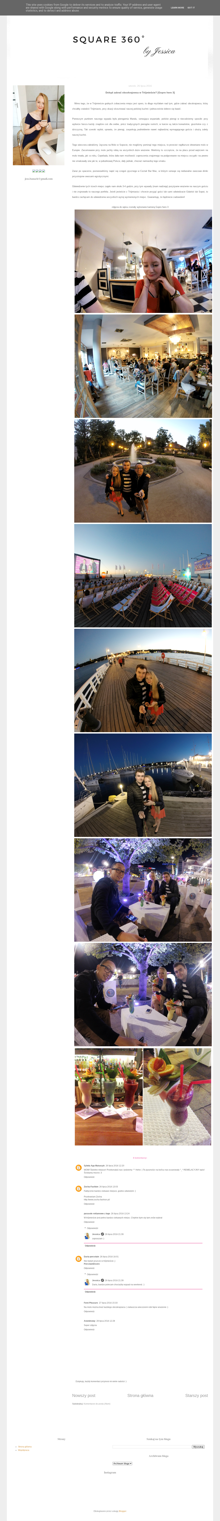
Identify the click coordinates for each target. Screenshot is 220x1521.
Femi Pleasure (91, 1303)
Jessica (96, 1234)
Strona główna (140, 1395)
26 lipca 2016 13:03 (108, 1187)
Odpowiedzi (92, 1228)
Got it (191, 8)
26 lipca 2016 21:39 (114, 1234)
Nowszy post (83, 1395)
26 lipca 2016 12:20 (115, 1165)
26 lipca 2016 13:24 (120, 1213)
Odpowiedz (89, 1177)
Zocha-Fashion (91, 1187)
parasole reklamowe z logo (97, 1213)
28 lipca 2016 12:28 (105, 1321)
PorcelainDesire (92, 1264)
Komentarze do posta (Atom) (97, 1404)
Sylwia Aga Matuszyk (94, 1165)
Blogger (122, 1511)
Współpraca (23, 1450)
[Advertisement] (110, 1423)
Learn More (177, 8)
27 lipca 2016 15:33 (108, 1303)
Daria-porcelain (91, 1256)
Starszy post (196, 1395)
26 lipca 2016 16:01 (109, 1256)
